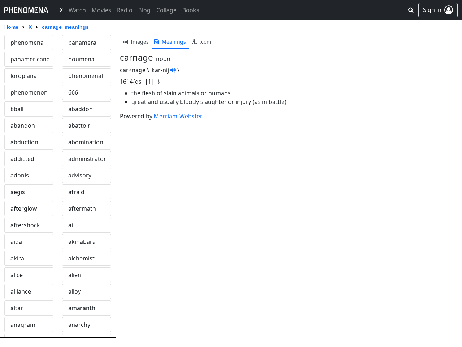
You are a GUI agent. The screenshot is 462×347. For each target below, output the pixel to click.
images (139, 41)
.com (204, 41)
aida (16, 242)
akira (17, 258)
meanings (173, 41)
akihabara (82, 242)
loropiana (23, 76)
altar (16, 308)
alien (74, 275)
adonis (19, 175)
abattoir (79, 125)
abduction (24, 142)
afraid (76, 192)
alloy (74, 291)
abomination (85, 142)
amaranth (81, 308)
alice (16, 275)
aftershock (25, 225)
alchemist (81, 258)
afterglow (23, 208)
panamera (82, 43)
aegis (17, 192)
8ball (16, 109)
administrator (87, 159)
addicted (22, 159)
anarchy (79, 325)
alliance (20, 291)
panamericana (30, 59)
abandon (22, 125)
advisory (79, 175)
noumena (81, 59)
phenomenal (85, 76)
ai (70, 225)
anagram (22, 325)
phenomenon (29, 92)
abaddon (80, 109)
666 (73, 92)
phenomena (27, 43)
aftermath (82, 208)
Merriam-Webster (178, 116)
